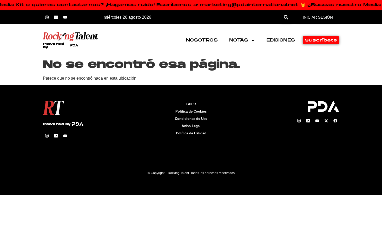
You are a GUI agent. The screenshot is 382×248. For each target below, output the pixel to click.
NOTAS (238, 40)
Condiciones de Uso (191, 119)
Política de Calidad (191, 133)
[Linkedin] (56, 17)
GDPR (191, 104)
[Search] (286, 17)
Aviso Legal (191, 126)
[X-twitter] (326, 121)
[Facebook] (335, 121)
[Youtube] (65, 17)
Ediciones (280, 40)
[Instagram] (47, 17)
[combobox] (252, 17)
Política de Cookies (191, 111)
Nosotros (202, 40)
